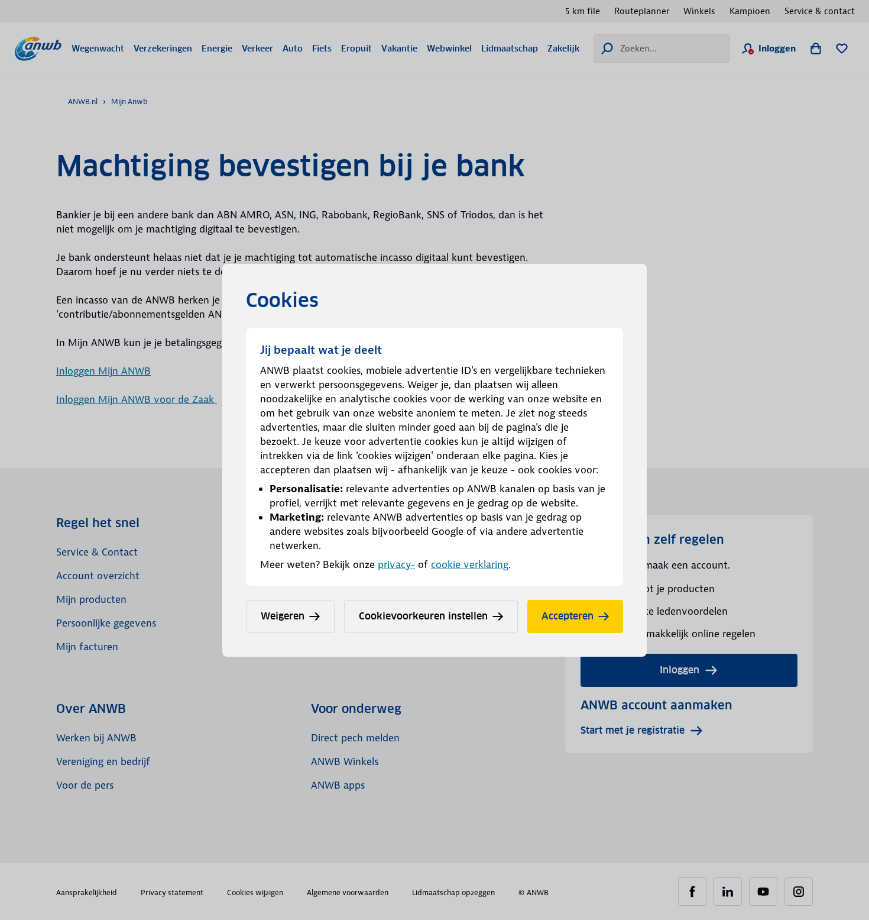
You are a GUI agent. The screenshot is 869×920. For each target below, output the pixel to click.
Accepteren (567, 616)
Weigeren (282, 616)
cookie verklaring (469, 564)
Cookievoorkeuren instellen (423, 616)
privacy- (396, 564)
